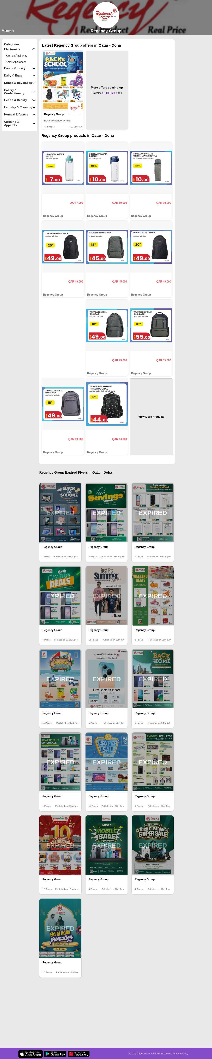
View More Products (151, 416)
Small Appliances (16, 61)
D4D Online (110, 93)
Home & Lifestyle (16, 114)
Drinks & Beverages (18, 82)
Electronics (12, 49)
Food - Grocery (14, 68)
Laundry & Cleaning (18, 107)
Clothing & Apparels (11, 123)
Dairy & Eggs (13, 75)
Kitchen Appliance (16, 55)
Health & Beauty (15, 100)
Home (7, 31)
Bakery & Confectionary (14, 91)
